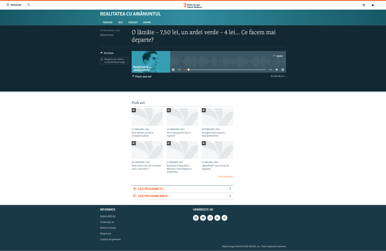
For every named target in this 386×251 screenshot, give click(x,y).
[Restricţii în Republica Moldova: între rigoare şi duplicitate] (182, 150)
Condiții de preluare (110, 239)
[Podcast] (364, 5)
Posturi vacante (108, 228)
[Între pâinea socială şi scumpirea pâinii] (147, 117)
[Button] (107, 54)
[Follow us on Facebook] (196, 218)
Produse (107, 22)
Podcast (133, 22)
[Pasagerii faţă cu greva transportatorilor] (217, 117)
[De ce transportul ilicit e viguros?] (182, 117)
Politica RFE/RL (108, 216)
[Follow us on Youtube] (203, 218)
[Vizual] (373, 5)
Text (120, 22)
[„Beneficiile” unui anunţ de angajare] (217, 150)
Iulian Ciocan (107, 35)
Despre (147, 22)
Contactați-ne (107, 222)
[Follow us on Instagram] (210, 218)
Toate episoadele (225, 177)
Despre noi (105, 234)
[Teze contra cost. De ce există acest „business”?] (147, 150)
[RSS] (217, 218)
